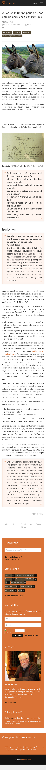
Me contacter (10, 703)
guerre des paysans (9, 36)
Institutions (26, 32)
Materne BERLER (26, 586)
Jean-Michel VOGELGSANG (25, 579)
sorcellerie (8, 575)
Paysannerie (7, 32)
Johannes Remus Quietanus (25, 575)
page (11, 718)
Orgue (20, 590)
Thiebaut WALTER (11, 586)
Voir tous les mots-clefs (14, 596)
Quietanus (8, 579)
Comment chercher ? (13, 557)
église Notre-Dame (17, 583)
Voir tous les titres (12, 560)
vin (6, 583)
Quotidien (17, 32)
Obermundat (26, 760)
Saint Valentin (9, 590)
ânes (19, 36)
